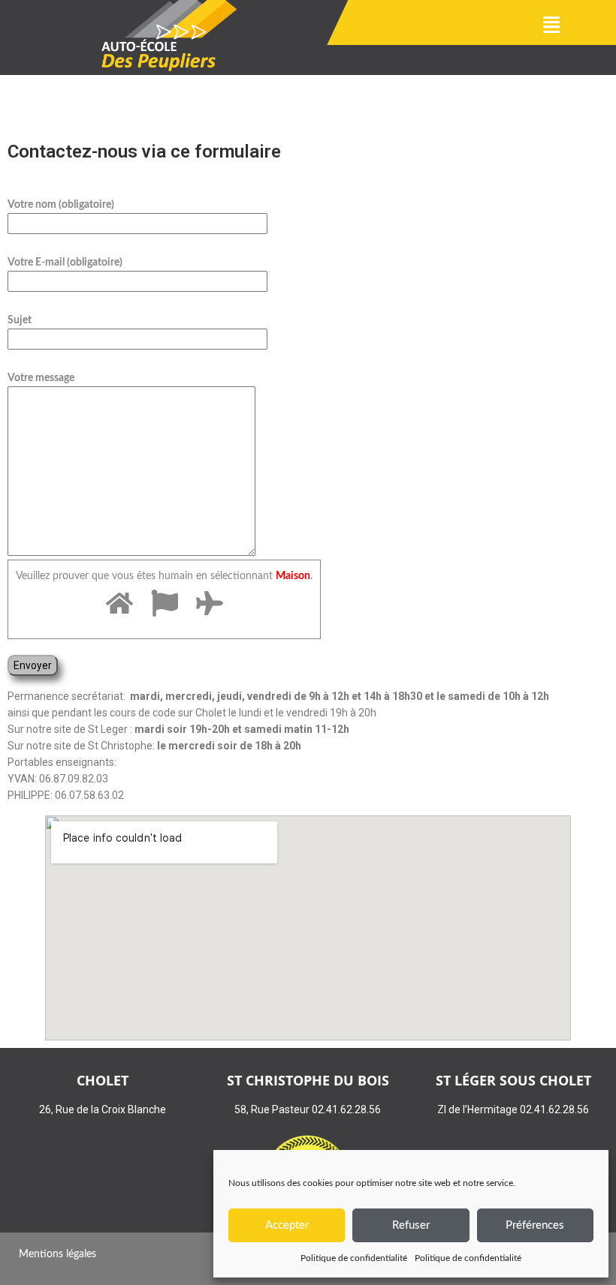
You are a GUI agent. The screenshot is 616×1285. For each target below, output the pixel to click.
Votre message (41, 378)
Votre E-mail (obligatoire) (65, 262)
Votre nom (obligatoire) (61, 205)
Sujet (20, 320)
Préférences (535, 1225)
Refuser (411, 1225)
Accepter (287, 1225)
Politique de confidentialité (353, 1257)
